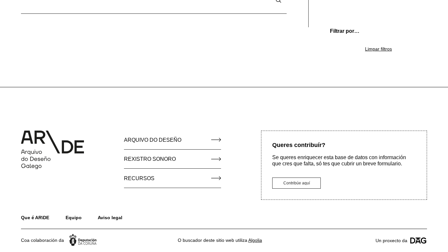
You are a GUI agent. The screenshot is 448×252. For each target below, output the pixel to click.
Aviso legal (110, 217)
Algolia (255, 240)
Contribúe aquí (296, 183)
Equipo (74, 217)
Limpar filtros (378, 49)
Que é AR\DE (35, 217)
